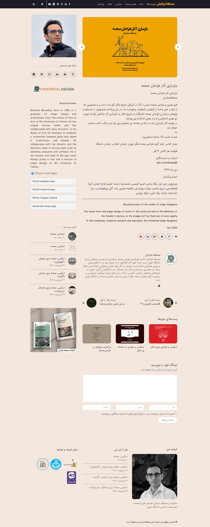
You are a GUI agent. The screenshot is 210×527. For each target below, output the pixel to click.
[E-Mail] (49, 4)
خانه (141, 4)
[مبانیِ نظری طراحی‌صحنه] (91, 303)
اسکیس (118, 4)
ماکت (109, 4)
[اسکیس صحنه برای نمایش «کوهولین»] (72, 261)
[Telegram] (54, 4)
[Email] (55, 464)
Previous (178, 47)
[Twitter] (65, 74)
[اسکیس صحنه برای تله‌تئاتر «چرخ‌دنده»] (72, 290)
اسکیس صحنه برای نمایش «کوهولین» (51, 260)
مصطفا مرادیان (152, 255)
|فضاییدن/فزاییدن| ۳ (150, 304)
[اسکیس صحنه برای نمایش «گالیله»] (72, 276)
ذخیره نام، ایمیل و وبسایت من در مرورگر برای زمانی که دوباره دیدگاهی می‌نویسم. (137, 414)
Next (81, 47)
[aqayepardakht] (72, 478)
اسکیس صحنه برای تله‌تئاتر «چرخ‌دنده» (51, 289)
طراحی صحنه (130, 4)
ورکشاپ (100, 4)
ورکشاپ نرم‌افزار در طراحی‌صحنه (101, 348)
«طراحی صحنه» (57, 234)
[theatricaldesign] (43, 464)
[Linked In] (66, 4)
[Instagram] (62, 4)
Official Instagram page (43, 181)
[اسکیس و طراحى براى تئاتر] (163, 333)
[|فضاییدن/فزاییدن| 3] (168, 303)
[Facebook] (69, 4)
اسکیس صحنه (58, 246)
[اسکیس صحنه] (72, 249)
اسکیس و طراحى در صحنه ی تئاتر (131, 348)
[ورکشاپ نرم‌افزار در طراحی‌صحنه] (97, 333)
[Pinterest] (58, 4)
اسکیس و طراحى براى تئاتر (164, 347)
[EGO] (70, 464)
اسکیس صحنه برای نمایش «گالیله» (51, 274)
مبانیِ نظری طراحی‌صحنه (112, 304)
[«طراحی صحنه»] (72, 236)
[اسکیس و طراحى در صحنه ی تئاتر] (130, 333)
